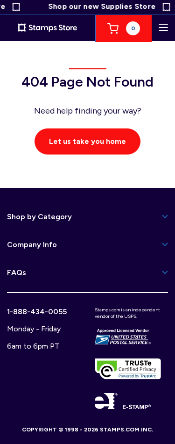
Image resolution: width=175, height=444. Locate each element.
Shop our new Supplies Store (100, 6)
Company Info (32, 244)
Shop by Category (39, 216)
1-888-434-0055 (37, 311)
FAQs (16, 272)
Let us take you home (87, 141)
